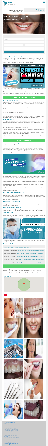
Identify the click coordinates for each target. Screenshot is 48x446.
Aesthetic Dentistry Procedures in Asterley (12, 424)
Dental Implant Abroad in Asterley (10, 444)
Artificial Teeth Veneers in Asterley (11, 438)
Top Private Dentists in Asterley (9, 422)
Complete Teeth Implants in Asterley (11, 429)
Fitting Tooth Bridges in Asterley (10, 441)
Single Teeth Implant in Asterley (10, 428)
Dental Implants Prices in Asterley (11, 431)
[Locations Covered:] (3, 1)
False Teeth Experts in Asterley (10, 442)
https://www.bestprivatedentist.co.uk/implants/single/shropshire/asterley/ (31, 250)
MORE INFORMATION (24, 140)
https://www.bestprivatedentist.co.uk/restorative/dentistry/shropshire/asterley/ (30, 256)
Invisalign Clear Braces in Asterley (11, 434)
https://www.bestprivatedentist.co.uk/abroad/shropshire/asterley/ (29, 262)
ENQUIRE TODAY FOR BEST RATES (24, 97)
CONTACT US (24, 266)
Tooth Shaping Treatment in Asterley (11, 435)
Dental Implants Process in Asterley (11, 430)
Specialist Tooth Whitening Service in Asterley (13, 425)
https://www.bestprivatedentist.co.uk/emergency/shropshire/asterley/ (31, 259)
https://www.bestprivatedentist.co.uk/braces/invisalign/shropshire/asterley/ (29, 253)
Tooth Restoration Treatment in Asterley (12, 437)
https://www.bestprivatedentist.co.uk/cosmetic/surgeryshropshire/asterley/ (17, 247)
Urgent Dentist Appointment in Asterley (11, 443)
